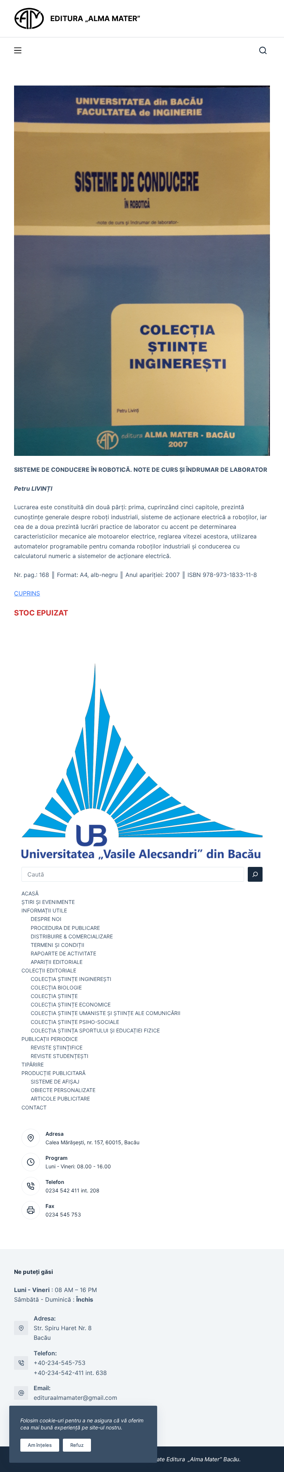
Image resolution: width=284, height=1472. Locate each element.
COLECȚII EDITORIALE (48, 970)
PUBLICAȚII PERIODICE (49, 1039)
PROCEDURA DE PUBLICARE (65, 928)
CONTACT (34, 1107)
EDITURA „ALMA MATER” (96, 18)
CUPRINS (27, 593)
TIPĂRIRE (32, 1064)
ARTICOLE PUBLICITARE (60, 1098)
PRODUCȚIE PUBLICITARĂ (53, 1073)
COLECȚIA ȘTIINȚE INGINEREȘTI (71, 979)
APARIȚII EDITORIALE (56, 962)
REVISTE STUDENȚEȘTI (59, 1056)
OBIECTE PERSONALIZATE (63, 1090)
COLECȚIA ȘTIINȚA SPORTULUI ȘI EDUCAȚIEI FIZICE (95, 1030)
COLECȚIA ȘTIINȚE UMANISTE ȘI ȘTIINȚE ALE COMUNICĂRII (105, 1013)
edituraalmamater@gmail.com (75, 1397)
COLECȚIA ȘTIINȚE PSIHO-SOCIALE (75, 1022)
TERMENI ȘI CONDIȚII (57, 945)
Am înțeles (40, 1445)
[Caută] (255, 874)
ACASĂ (29, 893)
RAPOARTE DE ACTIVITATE (63, 953)
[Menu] (17, 50)
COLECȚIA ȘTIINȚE (54, 996)
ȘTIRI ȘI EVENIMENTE (48, 902)
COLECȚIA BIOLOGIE (56, 987)
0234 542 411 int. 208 (72, 1190)
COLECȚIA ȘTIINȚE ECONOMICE (71, 1004)
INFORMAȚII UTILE (44, 910)
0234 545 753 (63, 1214)
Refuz (77, 1445)
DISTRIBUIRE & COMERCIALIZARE (72, 936)
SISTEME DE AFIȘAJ (55, 1081)
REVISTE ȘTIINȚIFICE (56, 1047)
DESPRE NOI (46, 919)
